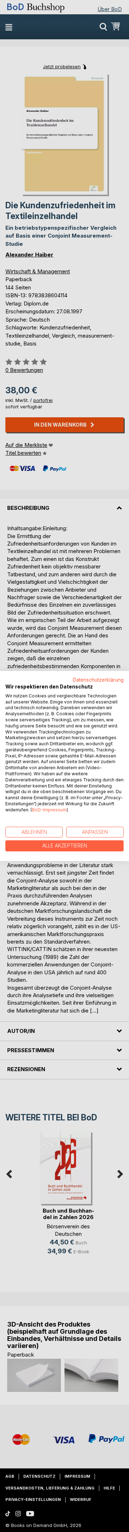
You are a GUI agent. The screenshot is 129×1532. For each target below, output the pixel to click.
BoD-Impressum (49, 809)
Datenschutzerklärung (98, 680)
